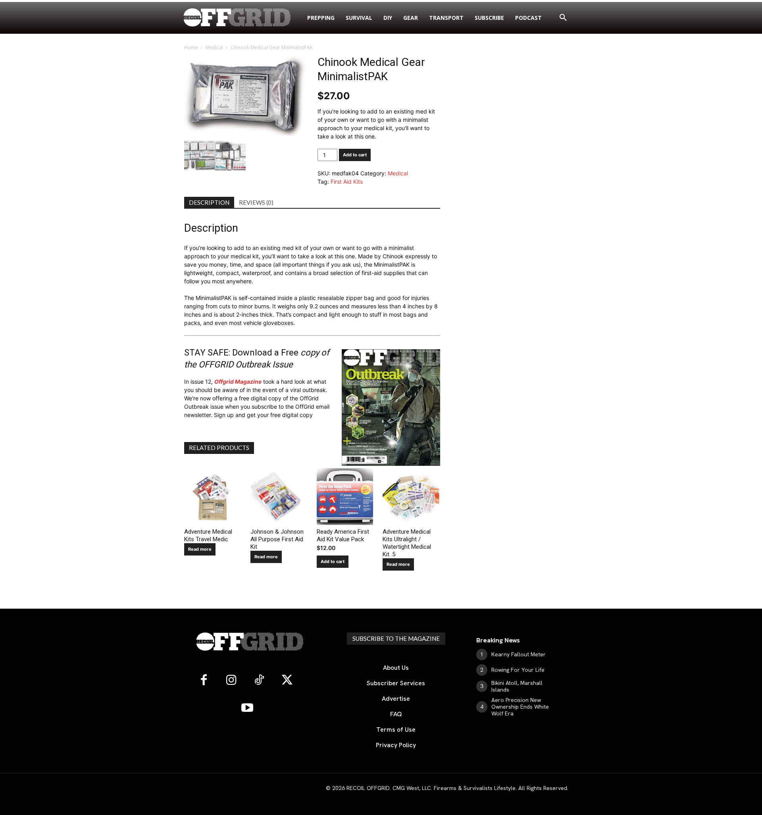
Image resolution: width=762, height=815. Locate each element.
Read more (200, 549)
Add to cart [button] (332, 561)
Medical (214, 47)
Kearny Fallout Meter (518, 654)
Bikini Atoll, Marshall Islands (517, 686)
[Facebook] (204, 680)
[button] (563, 18)
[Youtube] (247, 708)
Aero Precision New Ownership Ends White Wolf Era (520, 706)
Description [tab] (209, 202)
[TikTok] (259, 680)
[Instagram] (231, 680)
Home (191, 47)
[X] (287, 680)
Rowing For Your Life (518, 669)
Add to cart (355, 155)
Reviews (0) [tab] (256, 202)
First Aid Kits (347, 181)
